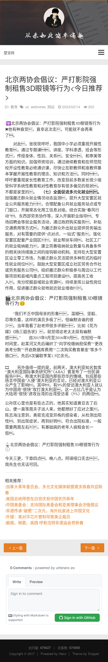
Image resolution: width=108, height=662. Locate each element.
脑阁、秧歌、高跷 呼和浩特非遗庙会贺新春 (44, 522)
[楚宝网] (54, 18)
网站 (51, 106)
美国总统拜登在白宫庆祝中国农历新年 (40, 498)
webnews (38, 106)
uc (27, 106)
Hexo (62, 653)
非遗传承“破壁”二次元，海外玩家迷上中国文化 (48, 510)
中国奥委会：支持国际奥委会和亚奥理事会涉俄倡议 (52, 504)
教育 (14, 106)
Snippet (93, 653)
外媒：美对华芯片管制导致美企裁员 (38, 516)
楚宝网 (9, 52)
